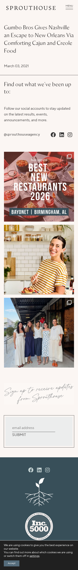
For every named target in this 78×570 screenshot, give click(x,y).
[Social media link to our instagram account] (70, 135)
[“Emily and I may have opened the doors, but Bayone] (39, 187)
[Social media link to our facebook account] (53, 135)
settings (34, 556)
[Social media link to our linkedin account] (61, 135)
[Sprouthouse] (31, 8)
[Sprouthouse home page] (39, 492)
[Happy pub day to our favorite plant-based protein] (39, 260)
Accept (11, 563)
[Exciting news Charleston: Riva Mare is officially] (39, 333)
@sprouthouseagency (22, 134)
